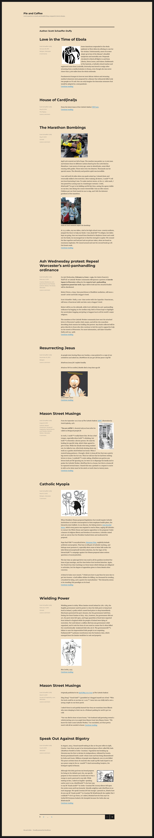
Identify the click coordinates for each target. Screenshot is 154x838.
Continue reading (67, 86)
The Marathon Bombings (63, 127)
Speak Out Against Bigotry (64, 738)
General (42, 139)
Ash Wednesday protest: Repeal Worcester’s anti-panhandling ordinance (69, 265)
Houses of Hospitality (46, 697)
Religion (42, 51)
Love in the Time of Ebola (63, 39)
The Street (52, 285)
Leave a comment (45, 114)
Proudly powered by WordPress (42, 830)
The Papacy (43, 112)
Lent (52, 282)
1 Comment (43, 435)
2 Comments (43, 54)
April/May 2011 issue (86, 693)
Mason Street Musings (60, 413)
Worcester (48, 51)
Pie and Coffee (33, 13)
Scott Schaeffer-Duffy (46, 46)
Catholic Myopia (55, 484)
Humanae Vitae (91, 542)
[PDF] (100, 421)
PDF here (95, 107)
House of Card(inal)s (58, 100)
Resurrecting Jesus (57, 348)
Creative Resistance (45, 282)
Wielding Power (54, 598)
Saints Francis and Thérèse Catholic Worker (47, 431)
